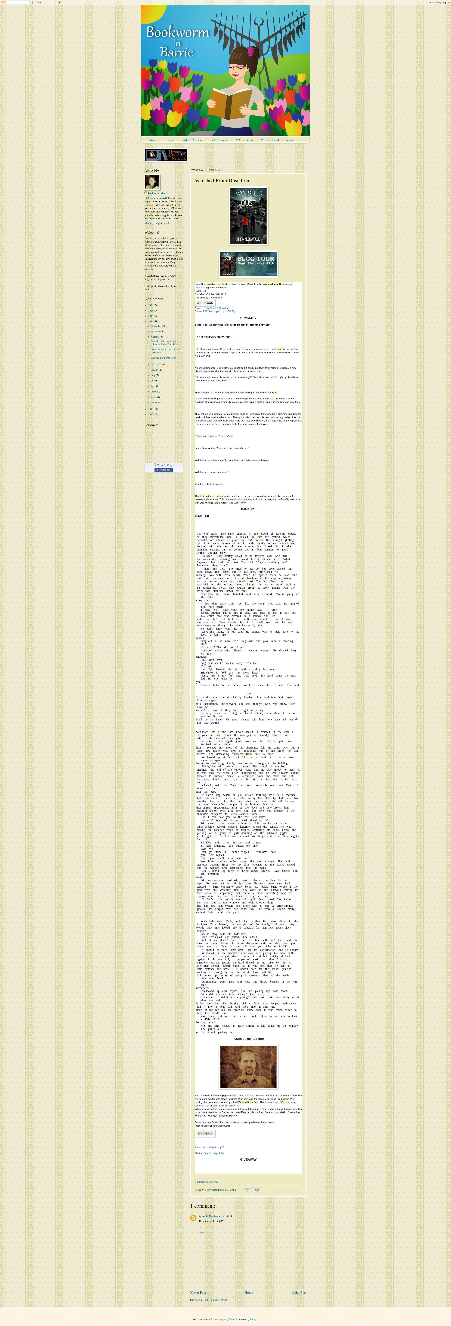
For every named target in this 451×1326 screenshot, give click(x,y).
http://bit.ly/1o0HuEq (224, 311)
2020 (151, 305)
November (156, 331)
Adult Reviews (193, 139)
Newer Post (198, 1292)
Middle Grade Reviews (277, 139)
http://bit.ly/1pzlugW (213, 1147)
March (154, 396)
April (154, 391)
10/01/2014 (226, 1216)
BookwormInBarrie (158, 193)
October (155, 336)
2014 (151, 321)
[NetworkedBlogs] (164, 465)
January (155, 402)
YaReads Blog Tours (209, 1216)
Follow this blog (163, 470)
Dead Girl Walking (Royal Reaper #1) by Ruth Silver (164, 343)
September (156, 364)
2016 (151, 310)
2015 (151, 316)
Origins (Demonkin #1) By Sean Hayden (166, 351)
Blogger (254, 1319)
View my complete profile (157, 223)
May (153, 386)
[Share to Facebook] (256, 1190)
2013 (151, 409)
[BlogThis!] (249, 1190)
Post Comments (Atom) (215, 1299)
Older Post (299, 1292)
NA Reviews (219, 139)
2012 (151, 414)
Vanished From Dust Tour (163, 357)
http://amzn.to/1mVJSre (217, 308)
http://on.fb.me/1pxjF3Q (211, 1153)
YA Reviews (244, 139)
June (153, 380)
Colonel (233, 1319)
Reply (202, 1232)
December (156, 326)
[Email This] (246, 1190)
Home (153, 139)
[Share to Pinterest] (259, 1190)
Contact (170, 139)
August (155, 369)
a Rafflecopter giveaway (206, 1181)
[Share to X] (252, 1190)
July (153, 375)
